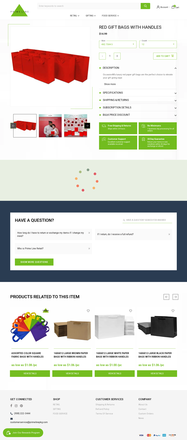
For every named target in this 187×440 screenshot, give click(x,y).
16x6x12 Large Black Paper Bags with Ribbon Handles (155, 355)
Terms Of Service (104, 413)
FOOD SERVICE (109, 16)
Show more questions (34, 262)
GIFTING (90, 16)
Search (145, 6)
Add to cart (163, 56)
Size (103, 41)
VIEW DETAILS (30, 373)
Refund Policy (102, 409)
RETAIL (73, 16)
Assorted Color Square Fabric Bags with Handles (27, 355)
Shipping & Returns (105, 404)
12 (143, 44)
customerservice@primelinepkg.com (29, 422)
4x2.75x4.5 (106, 44)
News (141, 418)
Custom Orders (146, 413)
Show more (110, 84)
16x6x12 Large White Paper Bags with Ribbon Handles (112, 355)
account (164, 7)
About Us (143, 404)
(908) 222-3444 (22, 413)
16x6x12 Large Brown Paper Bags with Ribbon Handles (71, 355)
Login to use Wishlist (46, 310)
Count (144, 41)
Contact (142, 409)
